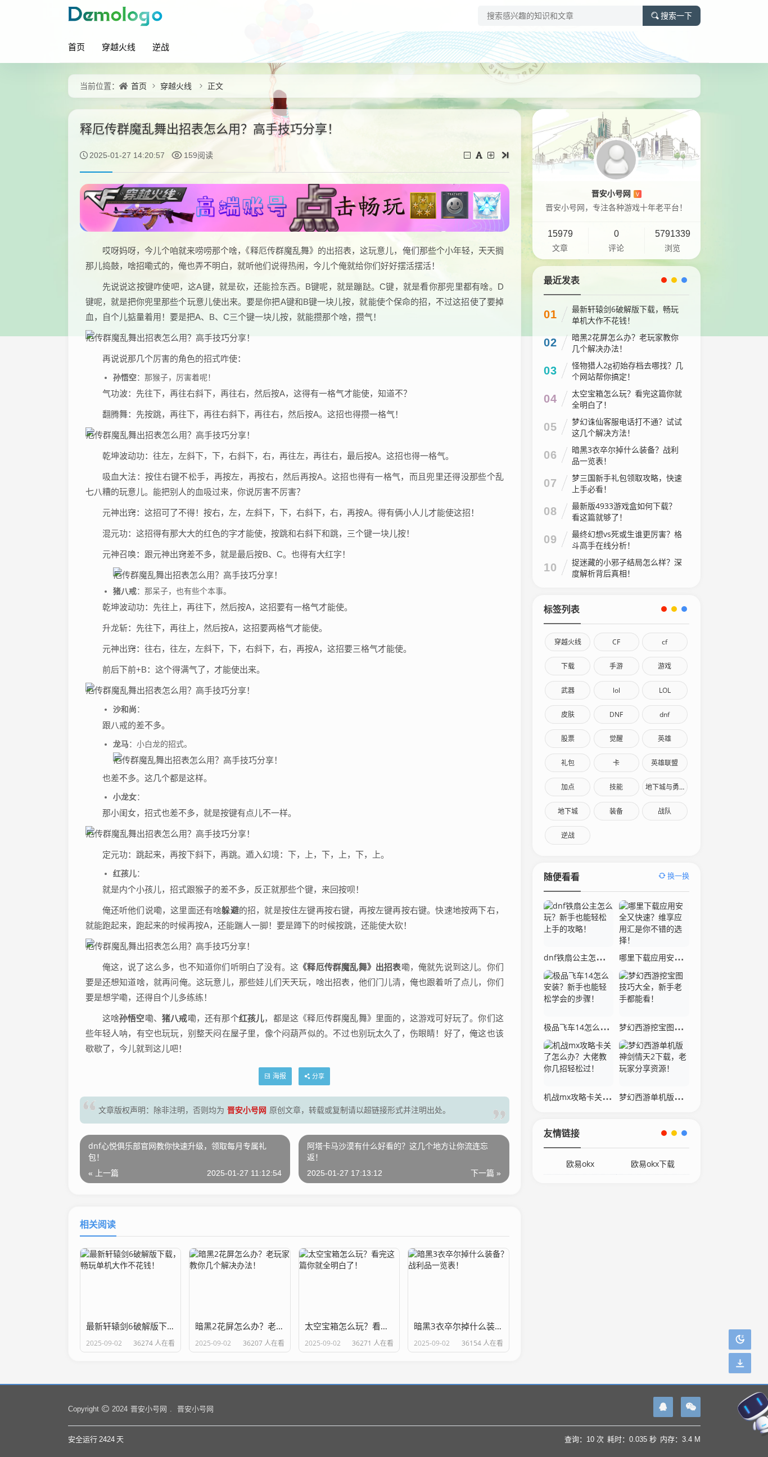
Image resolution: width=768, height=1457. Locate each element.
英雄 (664, 738)
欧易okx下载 (653, 1163)
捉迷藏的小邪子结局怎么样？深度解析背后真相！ (627, 568)
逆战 (160, 46)
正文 (215, 85)
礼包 (568, 763)
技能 (616, 787)
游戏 (664, 666)
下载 (568, 666)
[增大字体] (491, 155)
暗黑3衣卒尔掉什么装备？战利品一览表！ (625, 455)
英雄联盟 (664, 763)
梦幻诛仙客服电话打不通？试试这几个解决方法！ (627, 427)
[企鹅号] (663, 1407)
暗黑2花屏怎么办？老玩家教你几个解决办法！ (625, 343)
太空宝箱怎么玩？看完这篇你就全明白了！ (627, 399)
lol (616, 690)
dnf (664, 714)
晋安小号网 (246, 1109)
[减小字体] (468, 155)
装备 (616, 811)
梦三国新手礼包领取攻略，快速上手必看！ (627, 483)
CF (616, 642)
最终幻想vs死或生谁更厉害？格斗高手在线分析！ (627, 540)
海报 (279, 1076)
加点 (568, 787)
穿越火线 (118, 46)
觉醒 (616, 738)
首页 (76, 46)
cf (664, 642)
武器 (568, 690)
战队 (664, 811)
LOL (665, 690)
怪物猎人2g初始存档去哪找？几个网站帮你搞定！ (627, 371)
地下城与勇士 (665, 787)
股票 (568, 738)
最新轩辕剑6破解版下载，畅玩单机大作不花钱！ (625, 315)
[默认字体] (480, 155)
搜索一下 (676, 15)
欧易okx (580, 1163)
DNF (616, 714)
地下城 (568, 811)
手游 (616, 666)
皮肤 (568, 714)
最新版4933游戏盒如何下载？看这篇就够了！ (624, 511)
